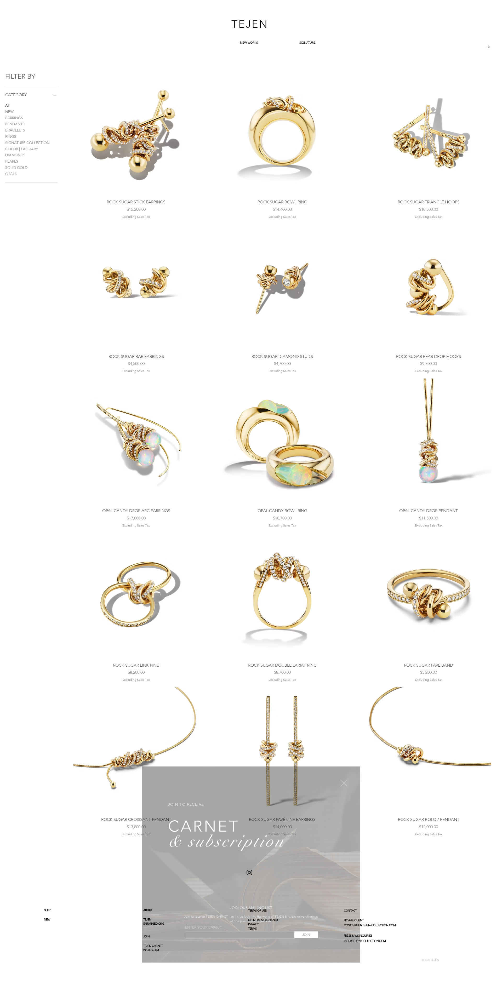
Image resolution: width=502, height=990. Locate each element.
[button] (344, 783)
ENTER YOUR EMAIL (202, 927)
